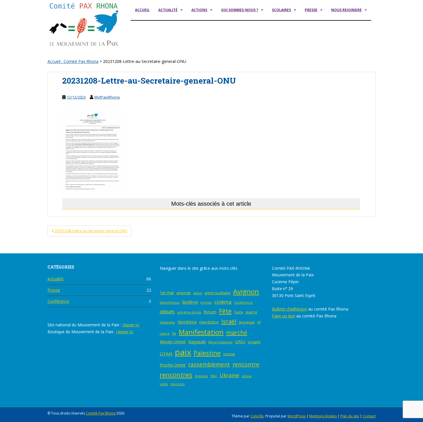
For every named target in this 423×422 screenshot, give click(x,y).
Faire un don (283, 316)
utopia (246, 376)
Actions (199, 9)
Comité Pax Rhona (100, 413)
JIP (259, 322)
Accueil (142, 9)
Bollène (190, 302)
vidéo (164, 384)
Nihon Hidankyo (220, 342)
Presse (311, 9)
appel (197, 293)
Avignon (246, 291)
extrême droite (189, 312)
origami (254, 342)
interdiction (209, 322)
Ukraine (229, 375)
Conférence (58, 301)
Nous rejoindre (346, 9)
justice (164, 334)
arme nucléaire (217, 292)
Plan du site (349, 416)
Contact (369, 416)
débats (167, 312)
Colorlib (257, 416)
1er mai (167, 292)
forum (210, 312)
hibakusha (167, 322)
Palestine (207, 353)
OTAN (166, 354)
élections (177, 384)
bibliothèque (170, 302)
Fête (225, 311)
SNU (214, 376)
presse (229, 354)
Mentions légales (323, 416)
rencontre (246, 364)
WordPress (296, 416)
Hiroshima (187, 322)
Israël (228, 321)
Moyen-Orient (173, 341)
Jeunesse (247, 322)
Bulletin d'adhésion (289, 309)
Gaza (238, 312)
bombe (206, 302)
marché (236, 332)
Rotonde (201, 376)
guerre (251, 312)
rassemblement (209, 364)
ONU (240, 341)
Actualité (168, 9)
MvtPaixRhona (107, 97)
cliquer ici (130, 324)
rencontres (176, 374)
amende (183, 292)
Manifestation (201, 332)
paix (183, 352)
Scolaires (281, 9)
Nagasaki (197, 341)
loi (174, 333)
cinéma (223, 301)
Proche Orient (173, 365)
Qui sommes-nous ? (239, 9)
